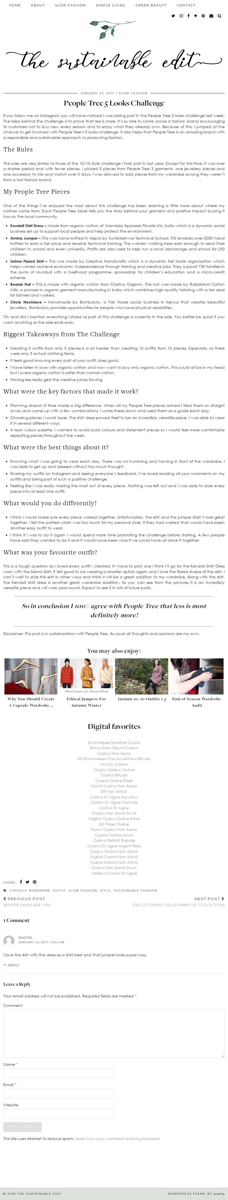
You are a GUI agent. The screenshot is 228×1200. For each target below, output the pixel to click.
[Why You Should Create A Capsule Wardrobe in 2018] (31, 676)
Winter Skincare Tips (27, 902)
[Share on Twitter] (27, 882)
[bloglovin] (196, 16)
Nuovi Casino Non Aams (114, 785)
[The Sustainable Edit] (114, 42)
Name (10, 1064)
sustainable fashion (135, 890)
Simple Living (111, 5)
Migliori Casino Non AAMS (114, 856)
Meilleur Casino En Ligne (114, 873)
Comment (13, 1005)
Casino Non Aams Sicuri (114, 813)
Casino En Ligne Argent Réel (114, 845)
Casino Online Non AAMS (114, 851)
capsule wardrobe (30, 890)
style (105, 890)
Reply (13, 965)
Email (9, 1084)
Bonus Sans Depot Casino (114, 747)
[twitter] (174, 16)
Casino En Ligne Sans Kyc (114, 797)
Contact (186, 5)
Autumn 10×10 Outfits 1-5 (141, 699)
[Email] (211, 16)
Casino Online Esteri (114, 780)
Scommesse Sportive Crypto (114, 742)
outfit (59, 890)
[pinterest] (203, 16)
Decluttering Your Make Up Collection (179, 902)
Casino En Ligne (114, 807)
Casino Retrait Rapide (114, 840)
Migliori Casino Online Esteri (114, 818)
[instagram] (182, 16)
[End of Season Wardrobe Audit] (197, 676)
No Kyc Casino (114, 764)
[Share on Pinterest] (34, 882)
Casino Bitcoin (114, 775)
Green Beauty (151, 5)
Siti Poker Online (114, 824)
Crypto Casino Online (114, 769)
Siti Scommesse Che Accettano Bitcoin (114, 758)
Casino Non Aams (114, 753)
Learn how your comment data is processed (117, 1138)
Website (10, 1104)
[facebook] (188, 16)
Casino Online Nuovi (114, 835)
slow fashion (82, 890)
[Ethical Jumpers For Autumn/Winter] (86, 676)
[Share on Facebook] (21, 882)
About (38, 5)
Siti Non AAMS (114, 791)
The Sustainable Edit (39, 1194)
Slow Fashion (70, 5)
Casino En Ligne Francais (114, 802)
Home (15, 5)
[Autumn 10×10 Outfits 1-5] (141, 676)
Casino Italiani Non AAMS (114, 862)
